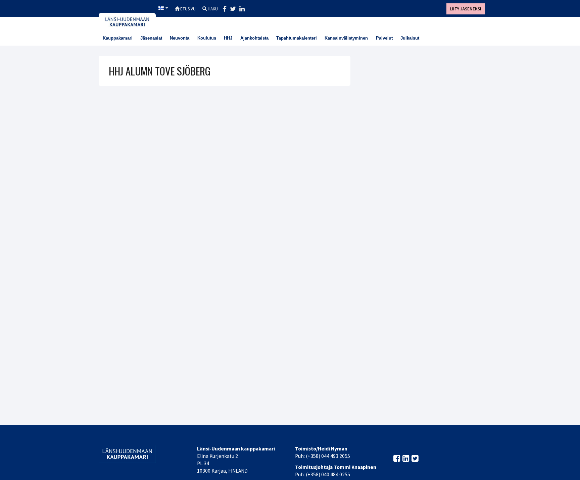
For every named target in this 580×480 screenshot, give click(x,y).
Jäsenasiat (151, 38)
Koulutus (206, 38)
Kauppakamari (118, 38)
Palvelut (384, 38)
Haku (212, 9)
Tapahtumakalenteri (296, 38)
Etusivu (187, 9)
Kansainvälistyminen (346, 38)
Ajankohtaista (254, 38)
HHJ (228, 38)
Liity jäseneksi (465, 9)
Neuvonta (179, 38)
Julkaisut (409, 38)
